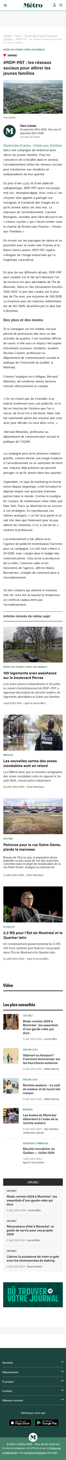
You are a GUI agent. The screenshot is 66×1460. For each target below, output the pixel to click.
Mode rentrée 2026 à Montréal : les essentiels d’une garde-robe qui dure (40, 1027)
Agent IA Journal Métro (35, 703)
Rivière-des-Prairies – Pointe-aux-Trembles (32, 145)
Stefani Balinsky (51, 1069)
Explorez (28, 1015)
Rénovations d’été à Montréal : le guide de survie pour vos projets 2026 (30, 1230)
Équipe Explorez (34, 1266)
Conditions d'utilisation (35, 1452)
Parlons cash (30, 1049)
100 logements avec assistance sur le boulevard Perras (30, 675)
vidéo (26, 183)
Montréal (8, 754)
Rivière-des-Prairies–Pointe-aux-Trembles (24, 49)
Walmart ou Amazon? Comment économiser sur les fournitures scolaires (41, 1059)
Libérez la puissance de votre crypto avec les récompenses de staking (33, 1258)
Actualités (9, 926)
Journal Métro (50, 1039)
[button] (4, 5)
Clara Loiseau (28, 125)
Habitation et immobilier (35, 1143)
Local (18, 35)
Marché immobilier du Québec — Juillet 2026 (39, 1150)
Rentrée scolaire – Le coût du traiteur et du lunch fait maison (41, 1089)
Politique (8, 838)
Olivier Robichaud (35, 786)
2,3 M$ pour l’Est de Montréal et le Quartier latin (33, 935)
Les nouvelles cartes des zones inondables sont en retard (30, 763)
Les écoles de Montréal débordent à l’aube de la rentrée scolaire (40, 1119)
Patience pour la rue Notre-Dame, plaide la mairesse (32, 847)
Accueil (8, 35)
